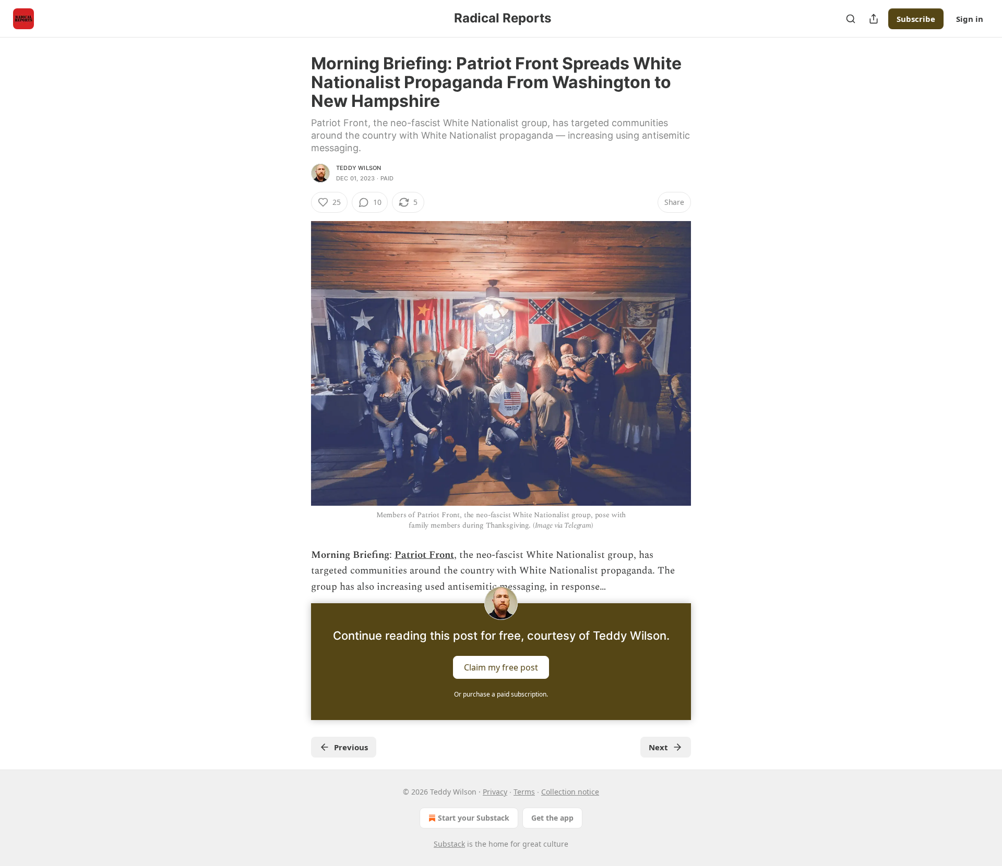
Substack (449, 844)
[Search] (850, 18)
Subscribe (916, 19)
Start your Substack (473, 818)
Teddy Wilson (358, 168)
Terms (524, 792)
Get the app (552, 818)
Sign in (969, 19)
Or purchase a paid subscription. (501, 694)
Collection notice (570, 792)
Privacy (495, 792)
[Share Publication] (873, 18)
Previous (351, 747)
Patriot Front (424, 555)
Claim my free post (501, 667)
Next (658, 747)
